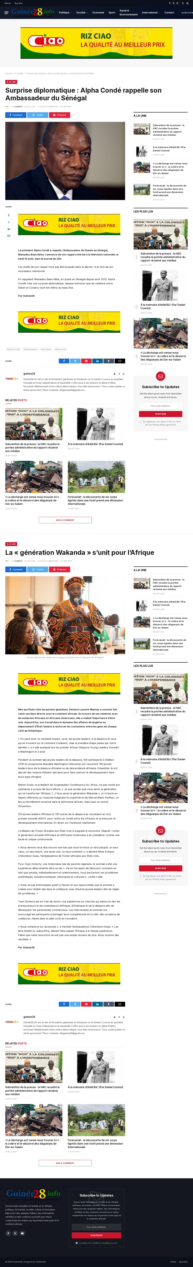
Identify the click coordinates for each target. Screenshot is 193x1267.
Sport (112, 12)
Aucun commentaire (49, 107)
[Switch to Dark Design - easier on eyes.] (183, 3)
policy (107, 1243)
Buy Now (19, 3)
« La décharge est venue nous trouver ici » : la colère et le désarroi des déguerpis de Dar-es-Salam (32, 500)
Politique (64, 12)
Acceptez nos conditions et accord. (97, 1243)
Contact (169, 12)
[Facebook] (8, 215)
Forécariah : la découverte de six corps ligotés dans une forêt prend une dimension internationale (95, 500)
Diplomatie (46, 349)
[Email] (8, 235)
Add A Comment (65, 520)
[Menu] (6, 12)
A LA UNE (19, 73)
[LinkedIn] (8, 228)
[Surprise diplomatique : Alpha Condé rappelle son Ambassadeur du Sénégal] (65, 161)
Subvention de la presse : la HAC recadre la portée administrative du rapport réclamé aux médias (32, 448)
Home (173, 1262)
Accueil (8, 73)
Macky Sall (60, 349)
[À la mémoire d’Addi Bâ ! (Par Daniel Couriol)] (96, 424)
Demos (8, 3)
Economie (98, 12)
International (149, 12)
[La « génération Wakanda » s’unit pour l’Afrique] (65, 615)
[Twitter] (8, 222)
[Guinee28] (33, 12)
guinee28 (18, 107)
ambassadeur (30, 349)
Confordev (41, 1262)
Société (80, 12)
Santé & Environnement (129, 12)
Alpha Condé (13, 349)
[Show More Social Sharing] (74, 115)
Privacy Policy (159, 425)
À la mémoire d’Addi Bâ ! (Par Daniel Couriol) (95, 444)
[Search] (187, 3)
